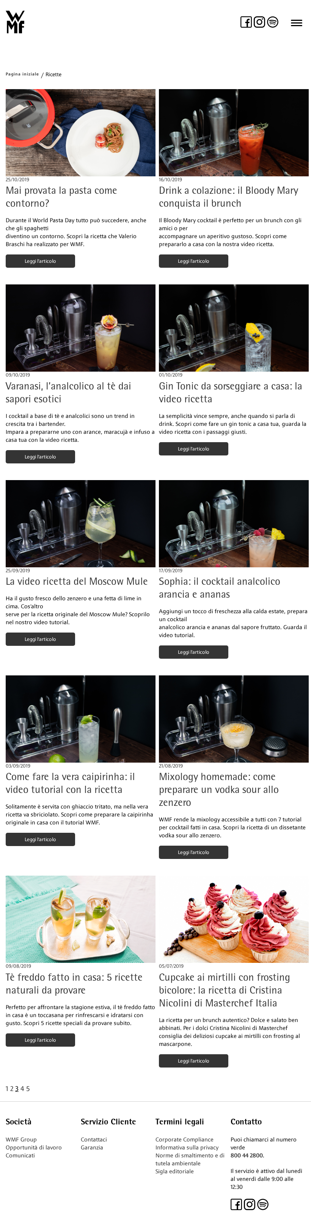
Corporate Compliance (185, 1139)
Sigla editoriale (175, 1171)
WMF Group (21, 1139)
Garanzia (92, 1147)
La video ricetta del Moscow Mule (77, 582)
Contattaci (94, 1139)
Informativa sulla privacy (187, 1147)
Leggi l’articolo (40, 261)
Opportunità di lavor (32, 1147)
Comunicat (19, 1155)
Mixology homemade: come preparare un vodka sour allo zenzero (219, 790)
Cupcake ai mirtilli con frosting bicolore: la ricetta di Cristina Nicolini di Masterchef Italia (224, 991)
